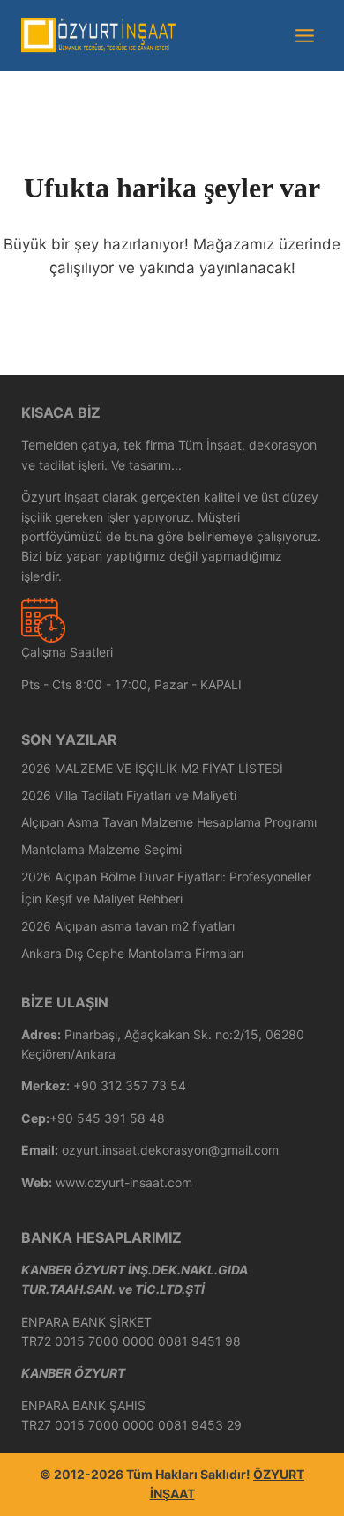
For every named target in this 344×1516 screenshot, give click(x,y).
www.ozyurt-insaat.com (124, 1182)
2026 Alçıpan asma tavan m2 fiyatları (128, 925)
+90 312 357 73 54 (129, 1085)
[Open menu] (304, 35)
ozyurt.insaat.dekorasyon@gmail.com (170, 1149)
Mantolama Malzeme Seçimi (101, 849)
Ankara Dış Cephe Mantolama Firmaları (132, 953)
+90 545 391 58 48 (107, 1118)
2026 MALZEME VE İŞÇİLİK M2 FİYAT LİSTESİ (152, 768)
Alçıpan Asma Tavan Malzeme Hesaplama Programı (169, 821)
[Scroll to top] (304, 1498)
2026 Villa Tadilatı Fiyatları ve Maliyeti (128, 795)
